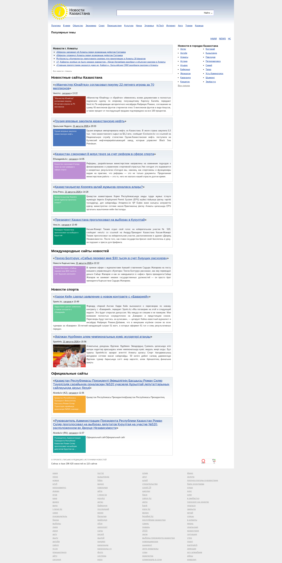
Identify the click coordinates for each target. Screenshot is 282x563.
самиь (145, 523)
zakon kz (146, 498)
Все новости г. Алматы (62, 71)
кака (55, 498)
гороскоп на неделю (198, 502)
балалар (102, 516)
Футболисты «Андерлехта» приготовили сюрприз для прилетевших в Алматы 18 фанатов (101, 58)
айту (55, 555)
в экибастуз (193, 498)
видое (100, 484)
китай (190, 512)
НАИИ (204, 38)
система (101, 555)
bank (144, 505)
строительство (150, 484)
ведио (145, 512)
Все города (184, 85)
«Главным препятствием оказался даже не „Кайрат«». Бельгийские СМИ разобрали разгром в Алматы (107, 65)
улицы (190, 516)
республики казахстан (154, 520)
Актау (183, 49)
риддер (101, 541)
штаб (145, 480)
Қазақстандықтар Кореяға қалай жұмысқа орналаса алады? (99, 187)
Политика (56, 25)
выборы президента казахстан (158, 538)
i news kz (102, 494)
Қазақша (199, 25)
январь (146, 527)
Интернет (170, 25)
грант (190, 541)
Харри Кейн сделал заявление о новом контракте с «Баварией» (102, 296)
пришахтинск (59, 552)
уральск (191, 505)
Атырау (184, 65)
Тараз (208, 69)
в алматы (192, 520)
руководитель (60, 516)
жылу (55, 538)
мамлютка (147, 555)
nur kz (100, 473)
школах (146, 491)
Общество (78, 25)
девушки (191, 548)
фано (190, 473)
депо (145, 502)
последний (103, 509)
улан (144, 552)
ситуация (192, 534)
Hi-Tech (160, 25)
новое (56, 480)
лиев (55, 527)
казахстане (193, 530)
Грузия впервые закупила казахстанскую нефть (90, 121)
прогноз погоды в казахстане (202, 480)
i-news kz (57, 509)
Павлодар (210, 57)
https (99, 480)
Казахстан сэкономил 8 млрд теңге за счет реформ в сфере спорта (104, 154)
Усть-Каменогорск (214, 73)
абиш (190, 555)
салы (100, 530)
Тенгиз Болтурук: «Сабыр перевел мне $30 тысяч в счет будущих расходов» (111, 258)
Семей (209, 65)
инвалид (191, 559)
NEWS (213, 38)
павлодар (102, 487)
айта (99, 491)
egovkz (101, 498)
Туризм (188, 25)
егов (55, 494)
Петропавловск (213, 61)
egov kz (146, 509)
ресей (100, 534)
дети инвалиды (150, 548)
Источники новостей (96, 460)
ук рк (55, 548)
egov (99, 559)
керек (100, 512)
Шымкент (210, 77)
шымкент (147, 545)
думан (56, 491)
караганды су (104, 548)
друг (144, 476)
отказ (190, 487)
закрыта (191, 509)
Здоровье (149, 25)
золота (190, 476)
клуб (55, 484)
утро (189, 538)
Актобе (183, 53)
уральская (192, 527)
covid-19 (146, 487)
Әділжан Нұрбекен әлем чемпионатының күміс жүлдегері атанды (102, 336)
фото (100, 552)
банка (56, 520)
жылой (100, 538)
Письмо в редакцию (73, 460)
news (55, 476)
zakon (56, 545)
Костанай (210, 49)
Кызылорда (211, 53)
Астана (183, 61)
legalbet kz (147, 516)
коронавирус (59, 487)
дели (145, 534)
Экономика (91, 25)
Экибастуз (211, 81)
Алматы (184, 57)
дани (55, 530)
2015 (145, 530)
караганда (102, 545)
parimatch (192, 545)
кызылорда (103, 476)
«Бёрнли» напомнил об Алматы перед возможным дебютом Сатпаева (91, 52)
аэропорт (102, 527)
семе (55, 512)
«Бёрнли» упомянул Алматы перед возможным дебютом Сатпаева (89, 55)
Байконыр (185, 69)
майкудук (102, 520)
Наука (139, 25)
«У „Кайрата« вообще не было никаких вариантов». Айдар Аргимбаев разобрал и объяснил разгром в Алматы (110, 62)
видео (56, 502)
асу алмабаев (194, 552)
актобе (56, 541)
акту (55, 534)
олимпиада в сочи (152, 559)
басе (144, 494)
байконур (102, 505)
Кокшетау (185, 81)
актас (100, 502)
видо (55, 505)
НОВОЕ (223, 38)
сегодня (57, 559)
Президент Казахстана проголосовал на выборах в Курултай (100, 219)
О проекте (56, 460)
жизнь (190, 523)
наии (55, 473)
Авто (180, 25)
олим (145, 473)
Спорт (102, 25)
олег (189, 494)
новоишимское (150, 541)
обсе (99, 523)
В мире (66, 25)
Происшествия (114, 25)
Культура (128, 25)
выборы (57, 523)
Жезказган (185, 73)
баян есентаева (195, 484)
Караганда (185, 77)
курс (189, 491)
